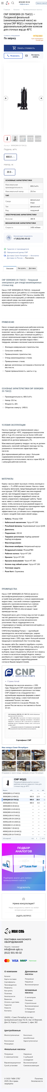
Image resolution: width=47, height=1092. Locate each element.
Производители (10, 985)
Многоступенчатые (11, 1035)
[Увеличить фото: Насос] (23, 98)
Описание (9, 268)
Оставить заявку (35, 56)
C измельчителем (11, 1057)
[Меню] (2, 3)
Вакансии (8, 999)
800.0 (32, 796)
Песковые (29, 1000)
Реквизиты (8, 988)
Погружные (29, 979)
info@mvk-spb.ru (24, 4)
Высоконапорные (32, 985)
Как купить (22, 268)
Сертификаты (9, 982)
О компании (10, 971)
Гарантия (8, 1005)
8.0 (38, 803)
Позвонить (15, 56)
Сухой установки (10, 1065)
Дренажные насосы (31, 972)
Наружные (29, 982)
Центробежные (12, 1030)
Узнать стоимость (26, 48)
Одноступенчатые (31, 1041)
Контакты (8, 1011)
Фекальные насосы (14, 1049)
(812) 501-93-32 (24, 2)
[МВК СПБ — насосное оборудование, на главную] (7, 3)
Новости (7, 1008)
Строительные (30, 1003)
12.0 (38, 796)
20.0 (38, 800)
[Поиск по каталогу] (12, 3)
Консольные (9, 1041)
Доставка (32, 268)
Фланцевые (8, 1044)
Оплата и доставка (11, 1002)
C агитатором (30, 997)
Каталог (7, 976)
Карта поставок (10, 979)
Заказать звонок (41, 3)
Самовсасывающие (31, 1065)
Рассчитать (29, 258)
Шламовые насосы (31, 991)
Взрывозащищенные (12, 1063)
